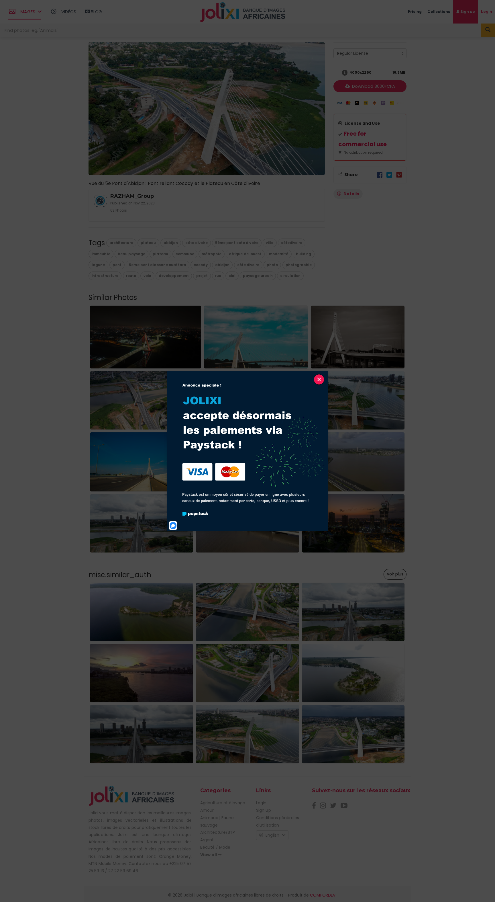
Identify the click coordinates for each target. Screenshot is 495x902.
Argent (207, 840)
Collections (438, 11)
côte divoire (196, 242)
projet (202, 275)
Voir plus (395, 574)
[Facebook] (379, 174)
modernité (278, 253)
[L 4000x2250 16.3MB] (336, 73)
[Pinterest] (399, 174)
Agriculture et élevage (222, 803)
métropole (211, 253)
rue (218, 275)
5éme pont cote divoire (236, 242)
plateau (148, 242)
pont (117, 264)
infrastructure (105, 275)
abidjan (171, 242)
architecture (121, 242)
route (131, 275)
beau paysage (131, 253)
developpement (174, 275)
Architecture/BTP (217, 832)
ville (270, 242)
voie (147, 275)
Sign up (263, 810)
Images (27, 12)
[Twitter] (389, 174)
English (272, 835)
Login (261, 803)
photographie (299, 264)
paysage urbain (258, 275)
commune (185, 253)
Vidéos (68, 12)
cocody (201, 264)
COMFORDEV (322, 895)
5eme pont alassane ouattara (157, 264)
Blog (96, 12)
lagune (98, 264)
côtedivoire (291, 242)
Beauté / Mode (215, 847)
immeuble (101, 253)
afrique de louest (245, 253)
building (303, 253)
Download (373, 86)
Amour (207, 810)
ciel (232, 275)
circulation (290, 275)
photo (272, 264)
